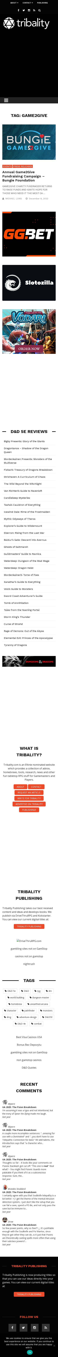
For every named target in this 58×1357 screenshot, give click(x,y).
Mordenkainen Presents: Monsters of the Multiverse (28, 461)
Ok (29, 1352)
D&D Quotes (29, 1067)
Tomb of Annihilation (16, 602)
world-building (17, 997)
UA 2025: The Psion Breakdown (19, 1107)
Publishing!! (29, 809)
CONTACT (36, 786)
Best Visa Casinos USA (29, 1037)
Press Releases (22, 166)
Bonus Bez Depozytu (29, 1044)
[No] (54, 1345)
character (11, 1010)
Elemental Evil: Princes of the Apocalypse (28, 638)
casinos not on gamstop (29, 956)
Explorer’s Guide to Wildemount (23, 525)
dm (50, 990)
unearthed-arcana (39, 1004)
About (13, 3)
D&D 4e (21, 1023)
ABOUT (20, 786)
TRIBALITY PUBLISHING (29, 926)
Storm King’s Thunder (17, 617)
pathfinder (29, 1010)
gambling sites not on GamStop (29, 948)
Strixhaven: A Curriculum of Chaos (24, 476)
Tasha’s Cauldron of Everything (22, 504)
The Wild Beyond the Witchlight (22, 483)
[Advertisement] (29, 62)
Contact (27, 3)
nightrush (29, 964)
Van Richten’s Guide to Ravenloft (23, 490)
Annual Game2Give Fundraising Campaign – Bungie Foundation (23, 176)
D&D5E (48, 1017)
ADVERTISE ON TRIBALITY (29, 804)
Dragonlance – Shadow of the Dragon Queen (26, 450)
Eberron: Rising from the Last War (24, 532)
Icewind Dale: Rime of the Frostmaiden (27, 511)
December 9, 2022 (39, 198)
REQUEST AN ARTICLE (29, 792)
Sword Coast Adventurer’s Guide (23, 595)
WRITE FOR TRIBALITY (29, 798)
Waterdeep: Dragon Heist (18, 567)
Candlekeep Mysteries (17, 497)
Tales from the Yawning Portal (22, 609)
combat (38, 1023)
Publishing (42, 3)
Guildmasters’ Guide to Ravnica (22, 553)
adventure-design (28, 1017)
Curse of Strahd (13, 624)
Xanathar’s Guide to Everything (22, 581)
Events (7, 166)
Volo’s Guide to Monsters (18, 588)
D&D (26, 990)
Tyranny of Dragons (15, 645)
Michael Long (13, 198)
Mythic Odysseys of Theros (19, 518)
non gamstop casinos (29, 1060)
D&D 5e (11, 990)
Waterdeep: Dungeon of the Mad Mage (26, 560)
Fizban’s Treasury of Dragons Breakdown (28, 469)
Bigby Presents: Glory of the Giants (24, 441)
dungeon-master (40, 997)
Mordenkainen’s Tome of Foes (21, 574)
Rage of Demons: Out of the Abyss (24, 631)
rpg (38, 990)
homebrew (16, 1004)
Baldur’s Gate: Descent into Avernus (25, 539)
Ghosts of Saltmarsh (16, 546)
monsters (47, 1010)
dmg (9, 1017)
